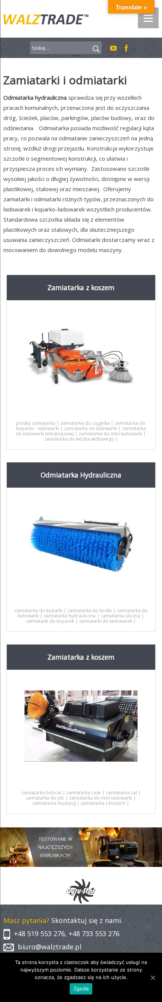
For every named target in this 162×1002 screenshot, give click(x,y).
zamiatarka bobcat (41, 792)
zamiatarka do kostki (89, 610)
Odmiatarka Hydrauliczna (81, 474)
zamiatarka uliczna (120, 616)
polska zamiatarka (35, 423)
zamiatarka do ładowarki (90, 428)
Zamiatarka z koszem (81, 287)
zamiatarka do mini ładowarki (110, 433)
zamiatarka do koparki (38, 610)
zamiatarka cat (121, 792)
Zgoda (81, 988)
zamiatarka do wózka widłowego (79, 439)
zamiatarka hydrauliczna (70, 616)
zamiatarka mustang (54, 803)
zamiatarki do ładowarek (105, 621)
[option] (81, 891)
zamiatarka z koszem (103, 803)
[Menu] (148, 18)
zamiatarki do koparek (50, 621)
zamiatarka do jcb (45, 798)
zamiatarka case (83, 792)
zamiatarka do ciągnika (85, 423)
